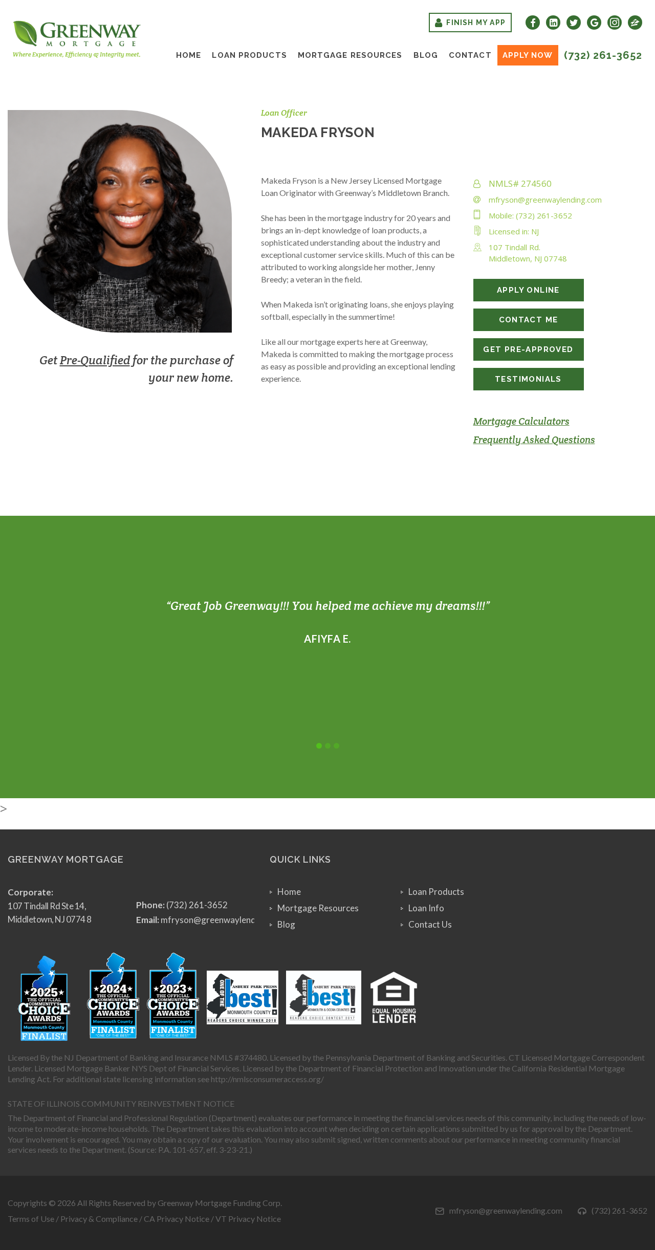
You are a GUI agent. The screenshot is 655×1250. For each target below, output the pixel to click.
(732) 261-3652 (603, 55)
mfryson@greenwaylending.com (545, 199)
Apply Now (528, 55)
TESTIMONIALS (528, 379)
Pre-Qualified (95, 360)
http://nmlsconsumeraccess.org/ (267, 1079)
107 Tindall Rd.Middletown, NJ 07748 (528, 253)
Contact (470, 55)
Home (188, 55)
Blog (425, 55)
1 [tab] (319, 746)
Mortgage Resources (350, 55)
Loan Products (249, 55)
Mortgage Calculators (521, 421)
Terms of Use (31, 1218)
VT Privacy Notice (248, 1218)
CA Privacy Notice (176, 1218)
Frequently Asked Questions (534, 439)
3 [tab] (336, 746)
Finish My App (476, 22)
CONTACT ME (528, 319)
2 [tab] (328, 746)
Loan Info (426, 908)
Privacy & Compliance (99, 1218)
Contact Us (430, 924)
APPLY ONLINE (528, 290)
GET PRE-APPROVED (528, 349)
